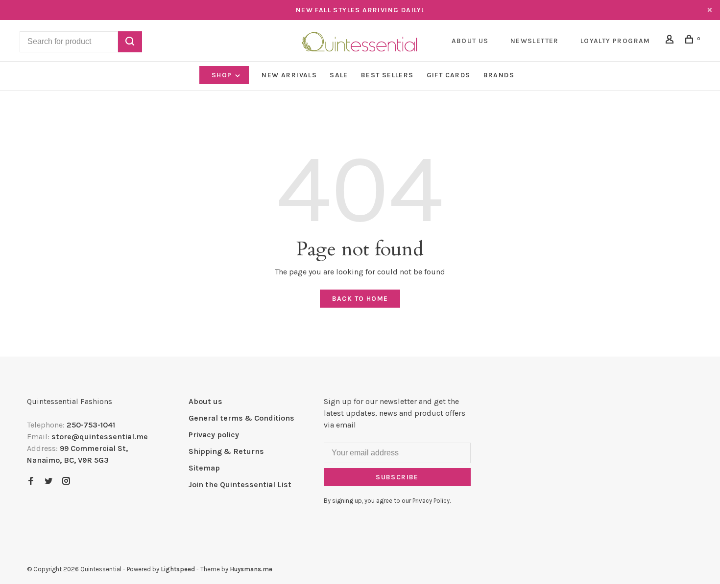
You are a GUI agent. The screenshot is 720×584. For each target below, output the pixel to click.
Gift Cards (449, 75)
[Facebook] (31, 481)
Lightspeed (178, 569)
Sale (339, 75)
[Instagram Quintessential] (66, 481)
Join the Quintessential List (240, 484)
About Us (470, 41)
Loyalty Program (615, 41)
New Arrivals (289, 75)
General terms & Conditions (241, 418)
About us (205, 401)
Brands (498, 75)
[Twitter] (48, 481)
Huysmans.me (251, 569)
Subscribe (397, 477)
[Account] (671, 41)
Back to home (360, 298)
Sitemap (204, 467)
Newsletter (534, 41)
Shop (223, 75)
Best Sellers (387, 75)
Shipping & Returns (226, 451)
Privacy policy (214, 434)
